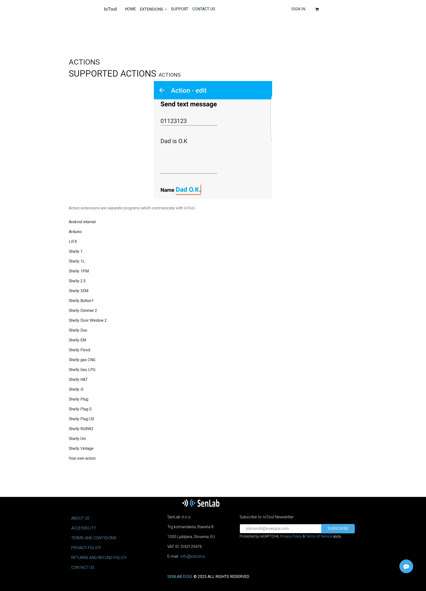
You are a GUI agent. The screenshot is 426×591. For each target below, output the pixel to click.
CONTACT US (82, 567)
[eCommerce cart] (317, 9)
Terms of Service (319, 536)
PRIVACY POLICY (86, 547)
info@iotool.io (193, 556)
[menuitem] (130, 9)
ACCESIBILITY (83, 528)
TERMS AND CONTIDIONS (93, 538)
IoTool (110, 9)
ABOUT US (80, 518)
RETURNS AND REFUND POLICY (98, 557)
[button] (338, 528)
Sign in (298, 9)
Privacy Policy (291, 536)
